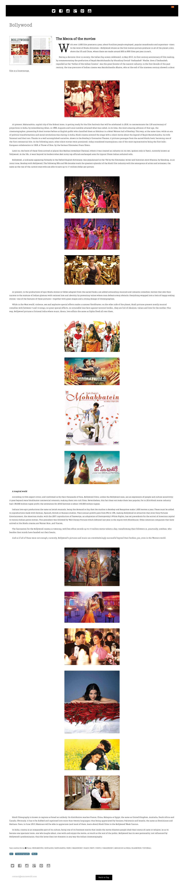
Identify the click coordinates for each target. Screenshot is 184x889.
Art (11, 854)
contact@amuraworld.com (24, 876)
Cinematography (22, 854)
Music (34, 854)
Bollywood (20, 25)
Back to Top (104, 877)
